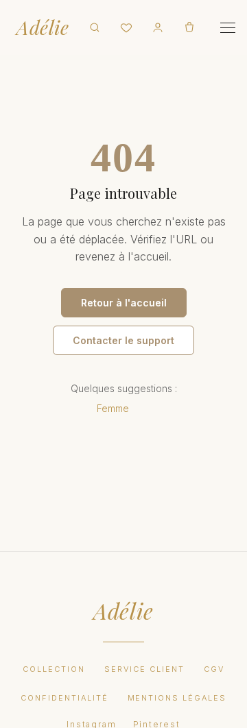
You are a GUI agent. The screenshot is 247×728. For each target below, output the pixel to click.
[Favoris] (126, 27)
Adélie (42, 27)
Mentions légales (177, 698)
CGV (214, 669)
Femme (113, 408)
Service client (144, 669)
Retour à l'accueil (124, 302)
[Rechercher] (94, 27)
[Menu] (227, 27)
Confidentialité (64, 698)
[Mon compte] (157, 27)
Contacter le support (123, 340)
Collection (54, 669)
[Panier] (189, 27)
